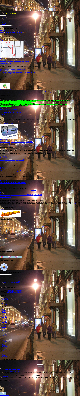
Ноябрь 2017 (4, 329)
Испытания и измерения (4, 58)
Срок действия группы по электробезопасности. (14, 290)
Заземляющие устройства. (6, 298)
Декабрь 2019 (4, 319)
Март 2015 (4, 345)
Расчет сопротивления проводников (12, 112)
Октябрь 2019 (4, 321)
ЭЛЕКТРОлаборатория (8, 13)
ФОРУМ (3, 24)
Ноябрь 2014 (4, 348)
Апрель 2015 (4, 344)
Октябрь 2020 (4, 316)
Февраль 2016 (4, 338)
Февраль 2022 (4, 311)
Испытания (4, 19)
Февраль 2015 (4, 346)
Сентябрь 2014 (4, 350)
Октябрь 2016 (4, 334)
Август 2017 (4, 330)
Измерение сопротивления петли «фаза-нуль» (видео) (18, 73)
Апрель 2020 (4, 318)
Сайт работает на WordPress (4, 395)
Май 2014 (3, 353)
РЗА (3, 18)
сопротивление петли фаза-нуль (5, 191)
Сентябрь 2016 (4, 335)
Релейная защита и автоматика (7, 303)
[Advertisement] (7, 235)
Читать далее (2, 39)
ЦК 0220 (4, 156)
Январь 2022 (4, 312)
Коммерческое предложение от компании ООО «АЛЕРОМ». (11, 281)
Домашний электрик (5, 297)
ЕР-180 (1, 167)
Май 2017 (3, 332)
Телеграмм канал (5, 280)
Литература (4, 21)
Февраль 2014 (4, 356)
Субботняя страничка (5, 304)
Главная (3, 17)
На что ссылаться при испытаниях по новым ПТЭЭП (10, 279)
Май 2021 (3, 314)
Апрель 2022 (4, 309)
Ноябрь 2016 (4, 333)
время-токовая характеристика (17, 69)
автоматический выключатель (7, 69)
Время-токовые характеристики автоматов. (15, 61)
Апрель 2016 (4, 337)
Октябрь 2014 (4, 349)
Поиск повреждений (5, 302)
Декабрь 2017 (4, 328)
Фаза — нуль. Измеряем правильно (12, 32)
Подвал (3, 301)
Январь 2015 (4, 347)
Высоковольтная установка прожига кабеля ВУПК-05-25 (11, 282)
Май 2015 (3, 343)
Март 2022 (4, 310)
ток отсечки (12, 109)
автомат (1, 69)
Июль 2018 (4, 326)
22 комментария (8, 63)
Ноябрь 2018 (4, 324)
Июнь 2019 (4, 323)
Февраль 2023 (4, 308)
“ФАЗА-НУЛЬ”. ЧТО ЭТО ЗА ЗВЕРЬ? (13, 183)
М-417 (1, 204)
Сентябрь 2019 (4, 322)
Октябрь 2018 (4, 325)
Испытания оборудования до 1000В (9, 20)
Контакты (3, 22)
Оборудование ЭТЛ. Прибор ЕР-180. (12, 160)
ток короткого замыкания (4, 179)
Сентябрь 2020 (4, 317)
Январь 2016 (4, 339)
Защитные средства (5, 299)
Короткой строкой (3, 30)
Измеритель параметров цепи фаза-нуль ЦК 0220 (16, 142)
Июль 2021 (4, 313)
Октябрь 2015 (4, 341)
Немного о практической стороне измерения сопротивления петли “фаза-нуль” (26, 92)
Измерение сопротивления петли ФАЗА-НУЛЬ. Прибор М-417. (21, 195)
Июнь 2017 (4, 331)
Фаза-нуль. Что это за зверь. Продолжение (14, 171)
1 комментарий (8, 114)
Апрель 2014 (4, 354)
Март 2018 (4, 327)
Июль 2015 (4, 342)
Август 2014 (4, 351)
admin (5, 63)
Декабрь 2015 (4, 340)
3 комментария (8, 144)
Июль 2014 (4, 352)
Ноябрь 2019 (4, 320)
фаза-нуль (1, 40)
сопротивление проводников (5, 123)
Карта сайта (4, 23)
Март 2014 (4, 355)
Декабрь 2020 (4, 315)
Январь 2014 (4, 357)
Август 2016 (4, 336)
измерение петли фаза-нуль (7, 167)
